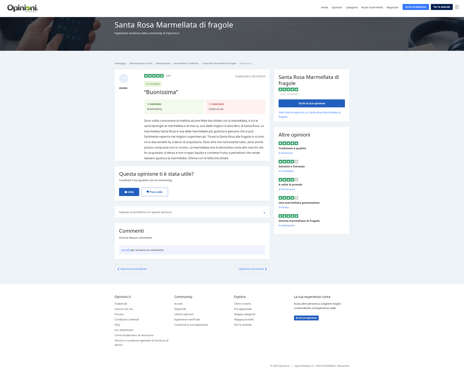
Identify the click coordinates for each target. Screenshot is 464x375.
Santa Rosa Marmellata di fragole (219, 63)
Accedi (457, 7)
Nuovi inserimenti (372, 7)
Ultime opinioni (184, 314)
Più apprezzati (243, 309)
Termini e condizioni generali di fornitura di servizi (142, 343)
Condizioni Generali (127, 319)
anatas (123, 88)
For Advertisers (124, 330)
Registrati (392, 7)
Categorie (352, 7)
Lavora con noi (124, 309)
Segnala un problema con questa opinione (145, 212)
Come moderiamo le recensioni (134, 335)
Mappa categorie (244, 314)
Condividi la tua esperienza (191, 324)
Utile (130, 192)
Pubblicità (121, 303)
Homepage (120, 63)
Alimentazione (163, 63)
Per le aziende (442, 7)
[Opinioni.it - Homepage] (22, 8)
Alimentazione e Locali (140, 63)
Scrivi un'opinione (415, 7)
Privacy (119, 314)
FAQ (117, 324)
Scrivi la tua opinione (312, 103)
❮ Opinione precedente (132, 269)
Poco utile (155, 192)
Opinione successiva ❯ (253, 269)
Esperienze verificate (187, 319)
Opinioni (337, 7)
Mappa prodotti (244, 319)
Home (324, 7)
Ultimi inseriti (242, 303)
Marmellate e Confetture (186, 63)
